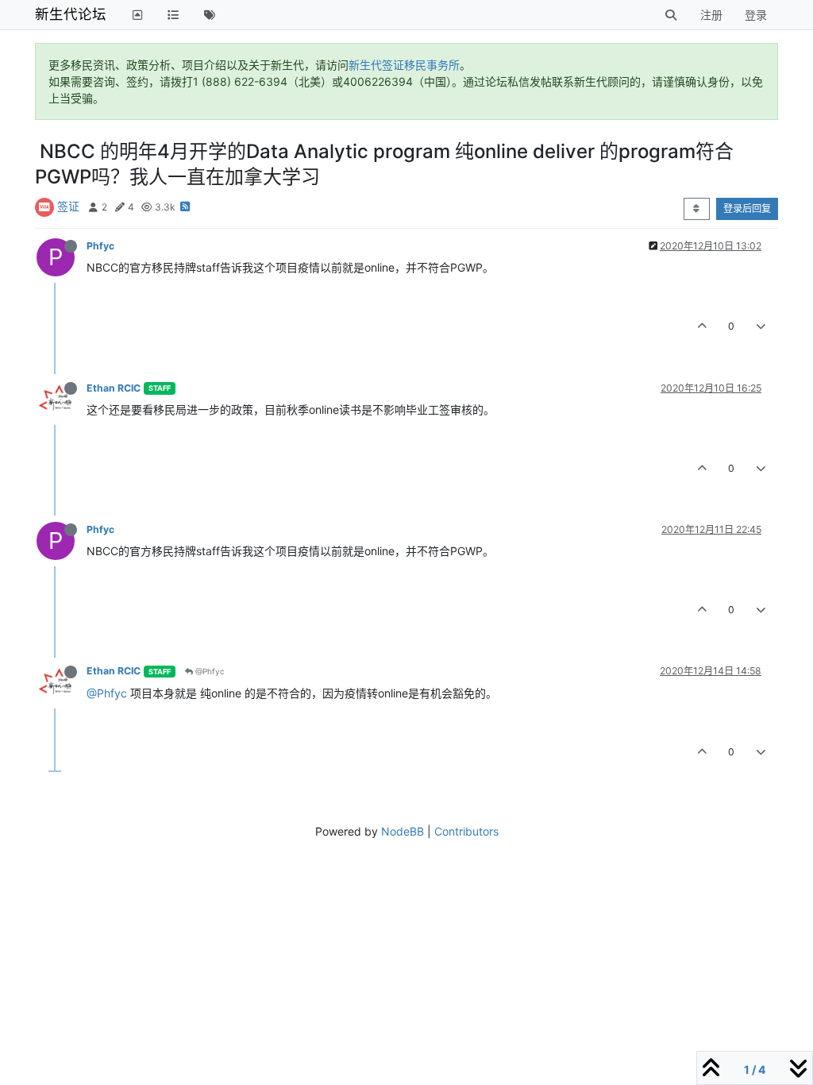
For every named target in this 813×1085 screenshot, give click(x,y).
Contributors (466, 831)
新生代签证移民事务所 (404, 64)
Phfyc (100, 246)
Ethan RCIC (114, 388)
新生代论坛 (70, 14)
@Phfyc (209, 671)
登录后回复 (747, 208)
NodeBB (402, 831)
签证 (68, 206)
